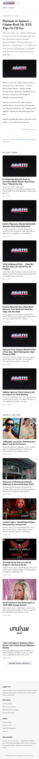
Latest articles (7, 704)
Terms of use (7, 725)
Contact (5, 731)
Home (5, 8)
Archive (11, 8)
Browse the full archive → (19, 663)
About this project (9, 713)
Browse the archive (9, 707)
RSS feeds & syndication (11, 710)
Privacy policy (7, 722)
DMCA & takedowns (9, 728)
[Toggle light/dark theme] (18, 3)
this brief (22, 139)
